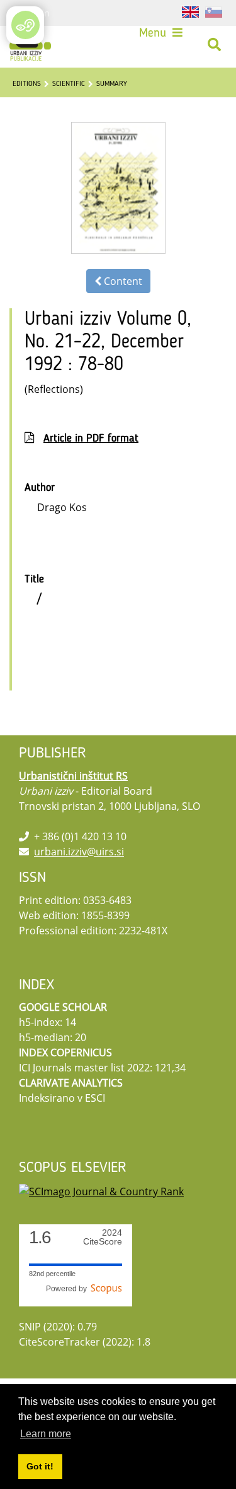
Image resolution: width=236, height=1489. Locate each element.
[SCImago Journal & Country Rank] (101, 1190)
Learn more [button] (45, 1433)
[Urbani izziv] (30, 45)
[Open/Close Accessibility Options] (25, 25)
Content (121, 281)
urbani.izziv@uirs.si (79, 852)
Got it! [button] (39, 1466)
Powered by (68, 1288)
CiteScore (102, 1237)
